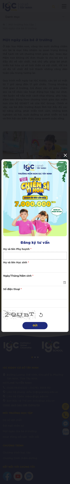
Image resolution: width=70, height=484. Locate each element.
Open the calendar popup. (64, 282)
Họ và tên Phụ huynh (17, 249)
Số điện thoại (12, 289)
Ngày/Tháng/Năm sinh (18, 276)
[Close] (65, 155)
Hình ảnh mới (41, 314)
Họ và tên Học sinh (16, 262)
